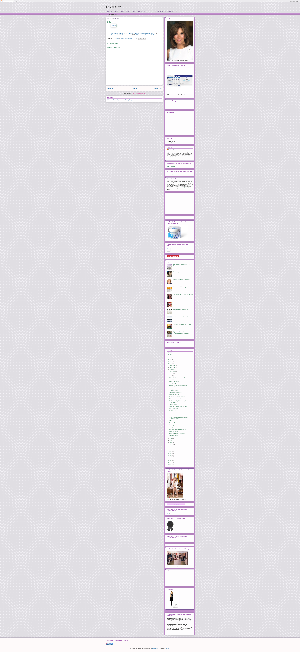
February (172, 446)
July (171, 375)
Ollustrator (155, 648)
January (172, 449)
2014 (169, 451)
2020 (169, 352)
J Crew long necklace (126, 34)
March (171, 444)
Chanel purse (114, 34)
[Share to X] (142, 39)
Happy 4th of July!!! (174, 431)
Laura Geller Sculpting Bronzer (177, 396)
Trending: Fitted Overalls (175, 392)
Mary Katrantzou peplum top (117, 33)
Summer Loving (173, 404)
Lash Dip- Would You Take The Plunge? (183, 294)
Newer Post (111, 88)
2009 (169, 462)
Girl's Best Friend (173, 435)
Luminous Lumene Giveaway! (180, 317)
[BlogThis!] (140, 39)
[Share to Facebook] (143, 39)
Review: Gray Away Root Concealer (182, 302)
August (171, 373)
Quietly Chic (172, 427)
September (172, 371)
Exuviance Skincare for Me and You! (182, 324)
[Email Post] (136, 38)
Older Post (158, 88)
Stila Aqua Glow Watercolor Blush (177, 429)
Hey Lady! (171, 425)
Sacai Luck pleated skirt (133, 33)
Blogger (168, 648)
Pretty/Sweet (172, 410)
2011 (169, 458)
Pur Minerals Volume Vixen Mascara (178, 413)
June (171, 438)
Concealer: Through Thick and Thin (178, 406)
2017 (169, 359)
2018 (169, 357)
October (172, 369)
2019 (169, 354)
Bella (126, 30)
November (172, 367)
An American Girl (173, 408)
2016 (169, 361)
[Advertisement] (178, 203)
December (172, 365)
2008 (169, 464)
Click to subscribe (171, 166)
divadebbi (131, 30)
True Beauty (176, 272)
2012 (169, 456)
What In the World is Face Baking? (177, 433)
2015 (169, 363)
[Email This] (139, 39)
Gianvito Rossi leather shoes (146, 33)
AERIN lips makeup (139, 34)
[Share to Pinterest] (145, 39)
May (171, 440)
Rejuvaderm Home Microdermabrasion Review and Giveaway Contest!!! (182, 332)
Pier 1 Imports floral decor (150, 34)
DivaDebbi (171, 149)
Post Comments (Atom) (138, 93)
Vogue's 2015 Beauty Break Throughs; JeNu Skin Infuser (178, 418)
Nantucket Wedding (174, 394)
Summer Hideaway (174, 381)
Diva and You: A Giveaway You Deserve (183, 287)
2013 (169, 453)
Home (135, 88)
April (171, 442)
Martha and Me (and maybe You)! (181, 279)
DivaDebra (114, 6)
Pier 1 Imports (141, 30)
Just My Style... (173, 383)
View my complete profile (173, 158)
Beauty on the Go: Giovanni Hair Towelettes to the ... (177, 389)
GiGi (170, 420)
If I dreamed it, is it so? (175, 398)
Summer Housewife (174, 422)
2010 (169, 460)
